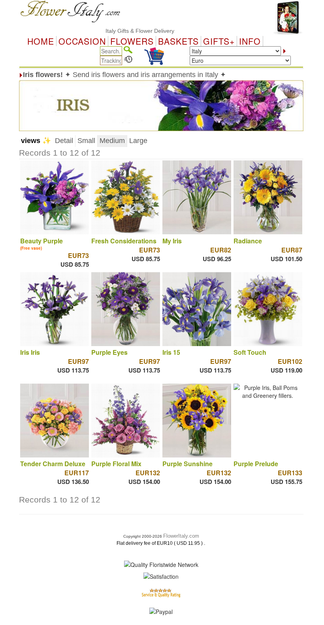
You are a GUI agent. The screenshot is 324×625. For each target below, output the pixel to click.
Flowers (132, 41)
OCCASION (82, 41)
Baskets (178, 41)
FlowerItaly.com (181, 536)
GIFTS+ (219, 41)
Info (250, 41)
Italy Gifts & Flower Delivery (129, 31)
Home (40, 41)
